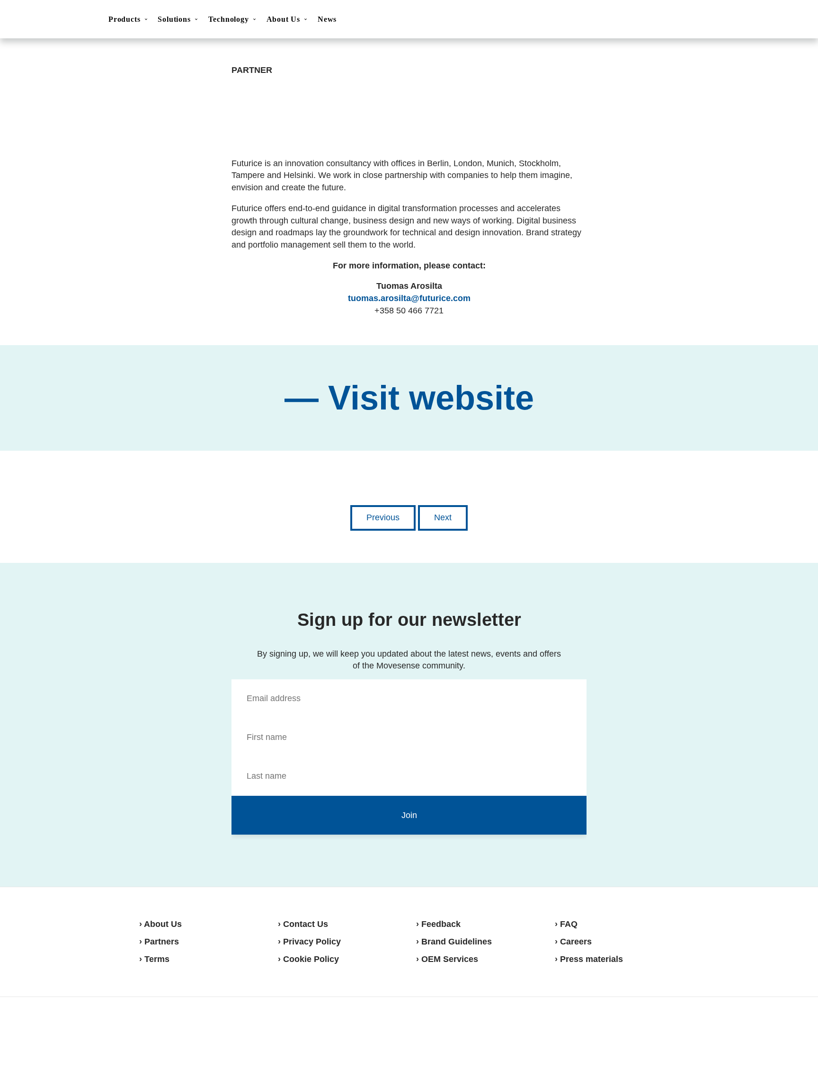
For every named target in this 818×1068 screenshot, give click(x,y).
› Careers (573, 941)
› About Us (160, 924)
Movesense (186, 1031)
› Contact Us (303, 924)
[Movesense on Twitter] (644, 1031)
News (327, 19)
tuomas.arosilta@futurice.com (409, 298)
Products (124, 19)
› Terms (154, 959)
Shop (776, 19)
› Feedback (438, 924)
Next (443, 517)
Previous (383, 517)
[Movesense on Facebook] (621, 1031)
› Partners (159, 941)
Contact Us (729, 20)
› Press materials (589, 959)
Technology (228, 19)
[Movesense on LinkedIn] (668, 1031)
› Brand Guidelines (454, 941)
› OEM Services (447, 959)
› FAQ (566, 924)
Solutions (174, 19)
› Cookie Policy (308, 959)
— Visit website (409, 398)
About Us (283, 19)
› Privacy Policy (309, 941)
